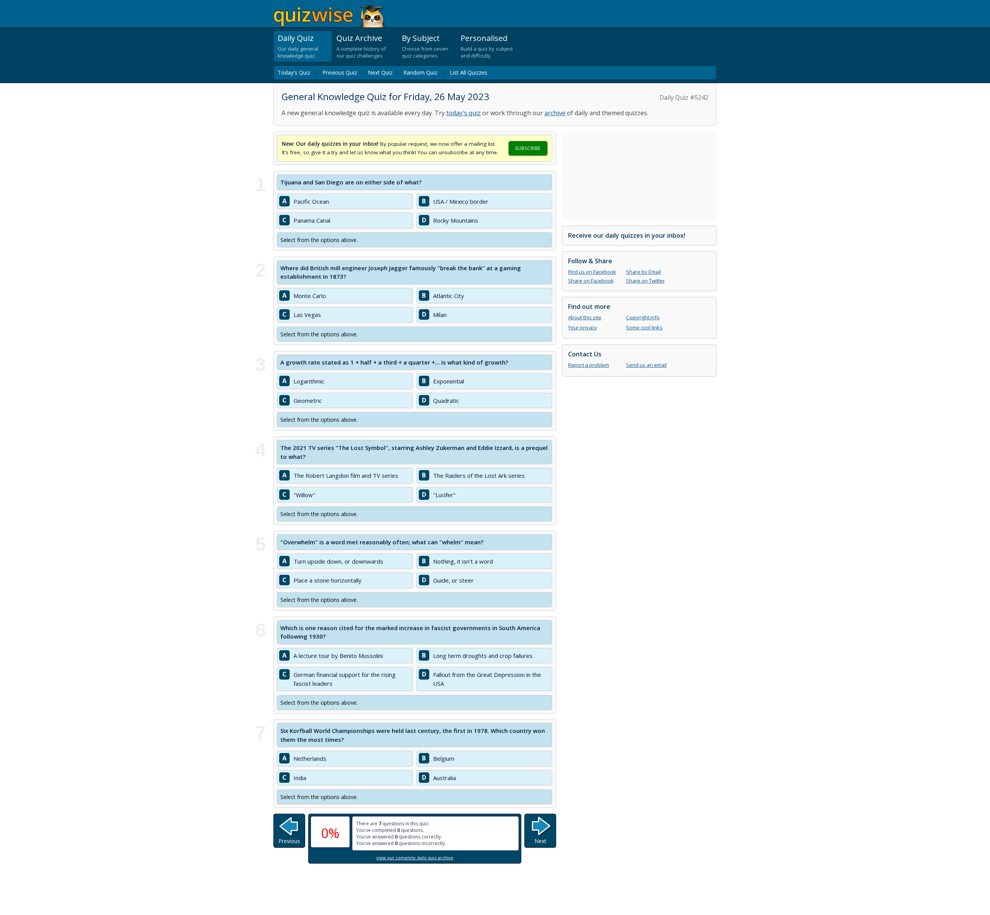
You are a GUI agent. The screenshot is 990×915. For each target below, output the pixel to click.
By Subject (421, 38)
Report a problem (588, 364)
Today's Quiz (294, 72)
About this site (584, 317)
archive (554, 113)
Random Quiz (420, 72)
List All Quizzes (468, 72)
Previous (289, 841)
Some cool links (644, 327)
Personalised (484, 38)
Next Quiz (380, 72)
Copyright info (643, 317)
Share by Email (643, 271)
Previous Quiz (340, 72)
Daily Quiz (296, 38)
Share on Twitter (645, 280)
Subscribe (528, 148)
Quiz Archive (359, 38)
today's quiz (463, 113)
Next (540, 841)
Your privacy (582, 327)
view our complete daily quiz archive (414, 857)
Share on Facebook (591, 280)
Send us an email (646, 364)
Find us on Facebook (592, 271)
